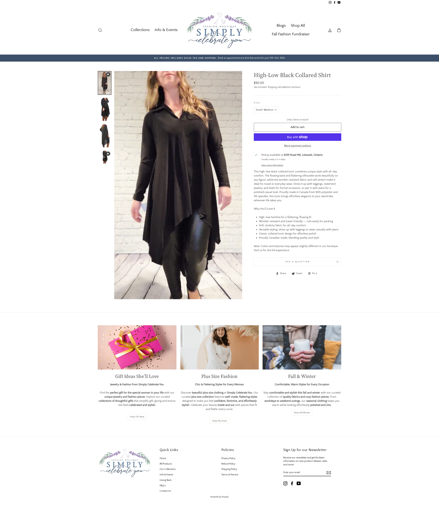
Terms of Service (229, 474)
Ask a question (297, 262)
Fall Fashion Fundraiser (291, 34)
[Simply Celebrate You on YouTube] (299, 483)
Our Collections (168, 469)
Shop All (298, 25)
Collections (140, 30)
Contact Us (165, 491)
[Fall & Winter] (302, 347)
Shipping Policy (229, 469)
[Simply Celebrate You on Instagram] (285, 483)
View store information (272, 165)
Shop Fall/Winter (302, 413)
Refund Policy (228, 463)
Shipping (272, 87)
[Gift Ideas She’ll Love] (137, 347)
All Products (166, 463)
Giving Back (165, 480)
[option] (219, 58)
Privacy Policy (228, 458)
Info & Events (166, 30)
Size (257, 103)
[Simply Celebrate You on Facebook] (292, 483)
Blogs (281, 25)
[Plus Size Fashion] (219, 347)
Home (163, 458)
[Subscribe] (329, 472)
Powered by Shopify (219, 497)
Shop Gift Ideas (137, 417)
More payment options (297, 145)
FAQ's (163, 485)
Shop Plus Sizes (219, 421)
